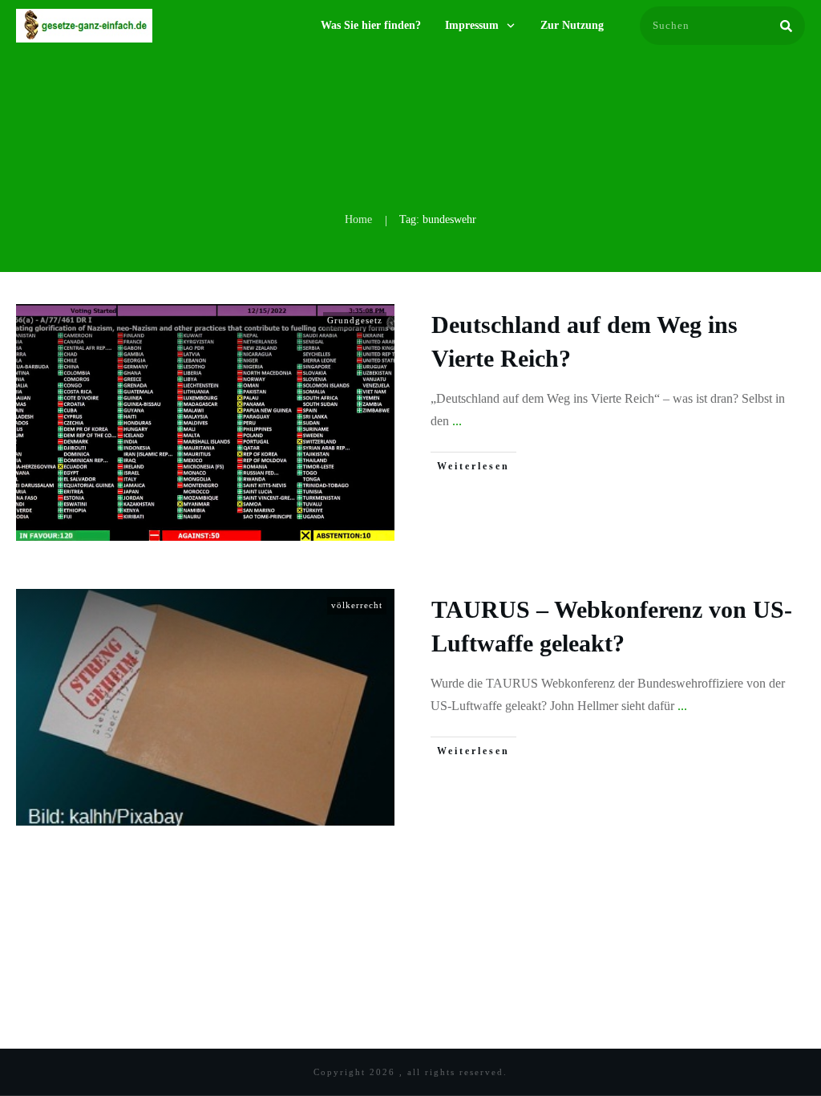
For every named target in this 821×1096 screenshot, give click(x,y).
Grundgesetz (354, 320)
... (457, 421)
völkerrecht (356, 605)
